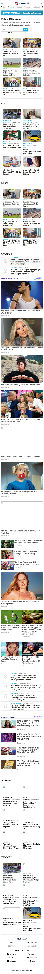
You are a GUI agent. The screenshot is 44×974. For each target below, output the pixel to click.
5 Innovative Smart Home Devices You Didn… (31, 172)
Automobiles (27, 143)
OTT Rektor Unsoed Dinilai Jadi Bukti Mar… (31, 92)
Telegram (12, 961)
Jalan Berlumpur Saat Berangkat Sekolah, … (12, 925)
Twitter (33, 954)
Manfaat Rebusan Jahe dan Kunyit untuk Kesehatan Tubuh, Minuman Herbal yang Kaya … (25, 262)
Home (11, 943)
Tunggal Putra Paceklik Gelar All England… (10, 825)
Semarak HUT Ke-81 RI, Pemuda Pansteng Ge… (12, 92)
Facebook (12, 954)
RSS (33, 961)
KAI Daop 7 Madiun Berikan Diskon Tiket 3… (12, 148)
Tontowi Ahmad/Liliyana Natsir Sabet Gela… (11, 846)
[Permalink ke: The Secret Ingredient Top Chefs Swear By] (12, 161)
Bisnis (25, 120)
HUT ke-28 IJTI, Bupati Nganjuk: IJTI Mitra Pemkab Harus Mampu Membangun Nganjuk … (25, 272)
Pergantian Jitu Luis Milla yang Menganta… (31, 846)
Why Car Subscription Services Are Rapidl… (32, 151)
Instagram (33, 958)
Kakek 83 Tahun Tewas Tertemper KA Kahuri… (31, 73)
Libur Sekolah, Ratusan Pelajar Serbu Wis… (9, 126)
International (8, 797)
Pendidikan (7, 120)
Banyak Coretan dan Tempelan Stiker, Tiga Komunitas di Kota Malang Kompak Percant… (23, 678)
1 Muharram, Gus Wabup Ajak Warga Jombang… (31, 880)
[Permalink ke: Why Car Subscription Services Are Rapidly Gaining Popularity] (32, 136)
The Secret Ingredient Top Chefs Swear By (12, 172)
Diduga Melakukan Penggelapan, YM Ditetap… (31, 126)
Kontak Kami (32, 943)
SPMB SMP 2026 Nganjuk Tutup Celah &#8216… (9, 901)
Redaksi (11, 946)
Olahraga (6, 799)
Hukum (30, 120)
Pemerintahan (28, 874)
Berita (5, 49)
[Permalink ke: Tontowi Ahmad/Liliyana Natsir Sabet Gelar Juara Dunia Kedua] (12, 836)
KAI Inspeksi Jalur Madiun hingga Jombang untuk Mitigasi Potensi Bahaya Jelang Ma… (24, 697)
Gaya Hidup (14, 258)
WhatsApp (12, 958)
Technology (7, 122)
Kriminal (26, 122)
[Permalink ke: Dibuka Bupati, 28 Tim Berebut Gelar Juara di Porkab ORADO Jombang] (32, 43)
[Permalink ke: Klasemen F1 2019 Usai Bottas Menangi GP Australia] (32, 815)
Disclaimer (32, 946)
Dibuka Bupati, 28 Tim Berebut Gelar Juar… (30, 53)
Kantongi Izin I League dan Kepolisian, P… (29, 805)
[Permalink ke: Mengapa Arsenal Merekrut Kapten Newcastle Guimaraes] (12, 791)
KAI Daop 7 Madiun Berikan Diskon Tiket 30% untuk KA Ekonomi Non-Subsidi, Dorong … (25, 707)
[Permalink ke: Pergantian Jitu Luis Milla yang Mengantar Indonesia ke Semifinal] (32, 836)
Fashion (6, 168)
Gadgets (26, 168)
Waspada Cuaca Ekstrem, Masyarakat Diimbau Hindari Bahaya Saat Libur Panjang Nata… (25, 688)
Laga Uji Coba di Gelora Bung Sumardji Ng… (10, 73)
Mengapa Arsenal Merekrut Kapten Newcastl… (10, 803)
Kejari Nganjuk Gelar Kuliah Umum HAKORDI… (31, 903)
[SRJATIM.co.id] (22, 3)
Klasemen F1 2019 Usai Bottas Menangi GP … (31, 827)
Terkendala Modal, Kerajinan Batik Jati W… (11, 53)
